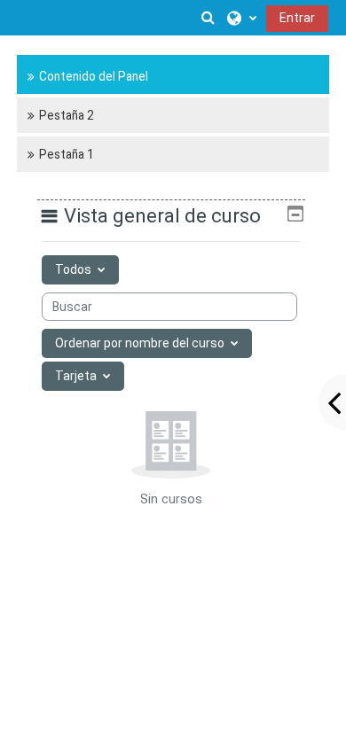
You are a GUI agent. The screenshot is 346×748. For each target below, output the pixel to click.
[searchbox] (169, 306)
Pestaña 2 (66, 115)
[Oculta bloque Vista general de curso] (295, 214)
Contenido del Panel (93, 76)
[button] (208, 17)
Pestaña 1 (66, 154)
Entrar (297, 18)
